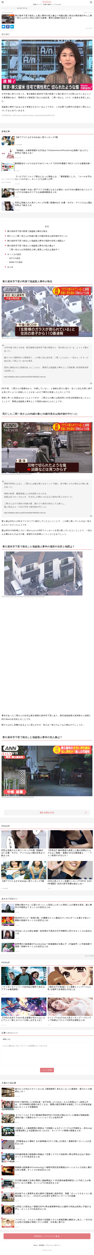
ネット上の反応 (14, 254)
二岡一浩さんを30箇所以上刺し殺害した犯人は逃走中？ (34, 250)
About (36, 1245)
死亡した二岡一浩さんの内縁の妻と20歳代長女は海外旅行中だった (37, 236)
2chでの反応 (15, 258)
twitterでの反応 (16, 262)
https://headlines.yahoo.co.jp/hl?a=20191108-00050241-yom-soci (25, 376)
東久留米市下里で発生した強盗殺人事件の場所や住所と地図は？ (36, 241)
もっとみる (89, 955)
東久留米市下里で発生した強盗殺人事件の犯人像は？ (31, 246)
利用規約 (42, 1245)
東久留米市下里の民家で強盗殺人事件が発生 (27, 231)
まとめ (10, 267)
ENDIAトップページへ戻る (47, 1236)
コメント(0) (89, 28)
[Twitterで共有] (3, 26)
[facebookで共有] (8, 26)
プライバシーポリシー (53, 1245)
